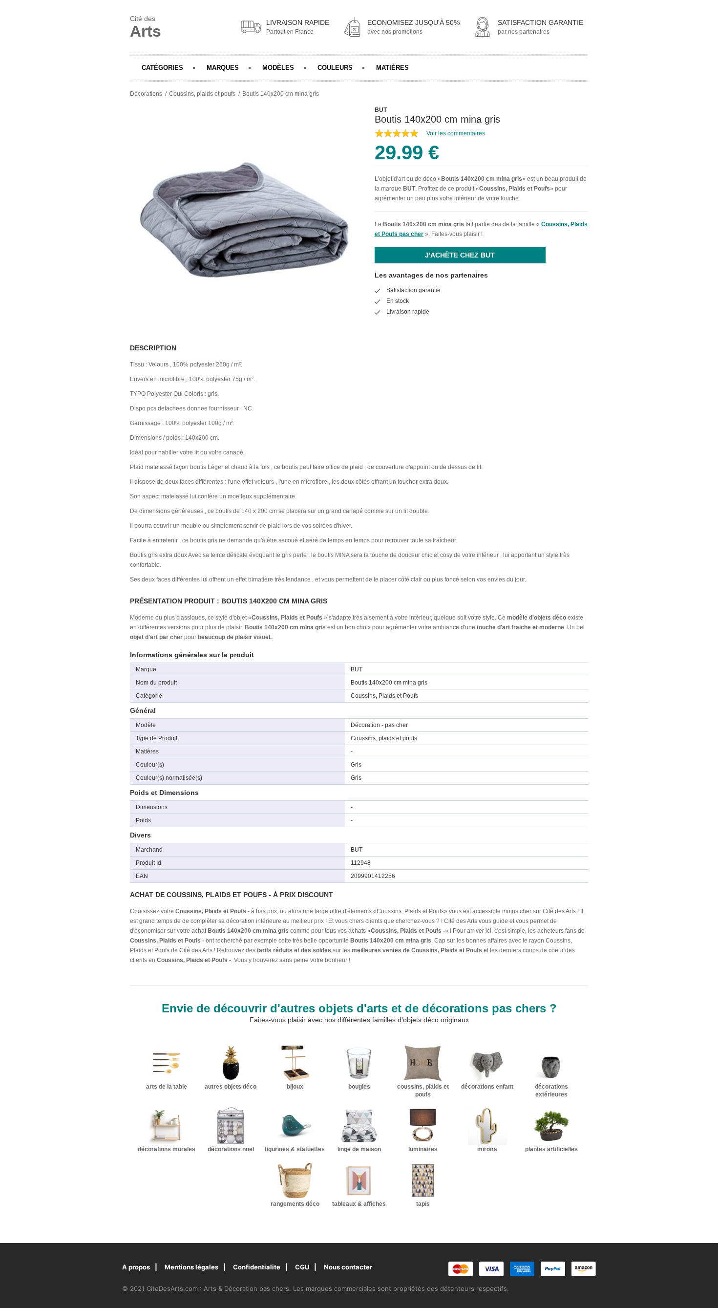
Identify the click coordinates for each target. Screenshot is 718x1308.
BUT (409, 188)
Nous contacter (348, 1267)
